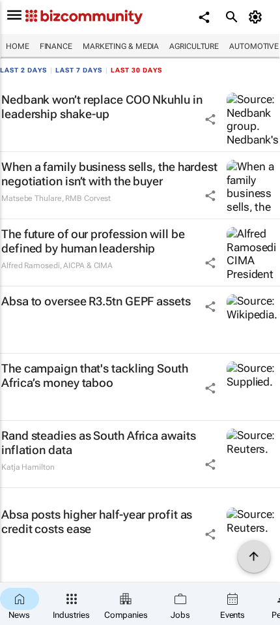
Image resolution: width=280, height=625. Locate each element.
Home (17, 46)
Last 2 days (23, 70)
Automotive (254, 46)
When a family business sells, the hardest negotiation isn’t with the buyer (109, 174)
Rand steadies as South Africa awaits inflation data (98, 443)
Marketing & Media (121, 46)
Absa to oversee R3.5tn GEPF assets (96, 301)
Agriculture (194, 46)
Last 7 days (78, 70)
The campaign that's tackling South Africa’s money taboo (94, 375)
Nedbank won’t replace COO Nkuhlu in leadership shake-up (102, 107)
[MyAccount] (257, 17)
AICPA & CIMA (88, 265)
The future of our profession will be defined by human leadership (92, 241)
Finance (56, 46)
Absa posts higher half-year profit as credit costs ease (96, 522)
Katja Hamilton (28, 467)
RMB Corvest (88, 198)
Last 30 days (136, 70)
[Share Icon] (210, 119)
